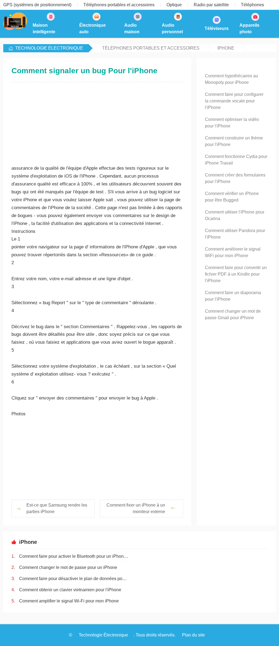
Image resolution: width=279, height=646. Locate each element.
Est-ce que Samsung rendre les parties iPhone (56, 508)
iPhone (225, 48)
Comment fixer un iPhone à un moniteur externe (136, 508)
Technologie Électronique (49, 48)
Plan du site (193, 635)
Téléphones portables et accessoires (150, 48)
